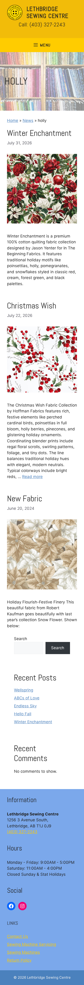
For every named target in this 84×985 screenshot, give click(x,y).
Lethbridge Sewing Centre (47, 12)
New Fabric (24, 498)
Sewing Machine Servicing (31, 944)
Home (12, 120)
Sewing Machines (23, 952)
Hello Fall (22, 714)
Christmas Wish (31, 306)
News (28, 120)
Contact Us (17, 936)
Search (20, 638)
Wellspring (23, 690)
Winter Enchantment (39, 133)
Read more (32, 476)
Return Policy (19, 960)
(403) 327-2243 (22, 831)
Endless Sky (25, 706)
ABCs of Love (26, 698)
